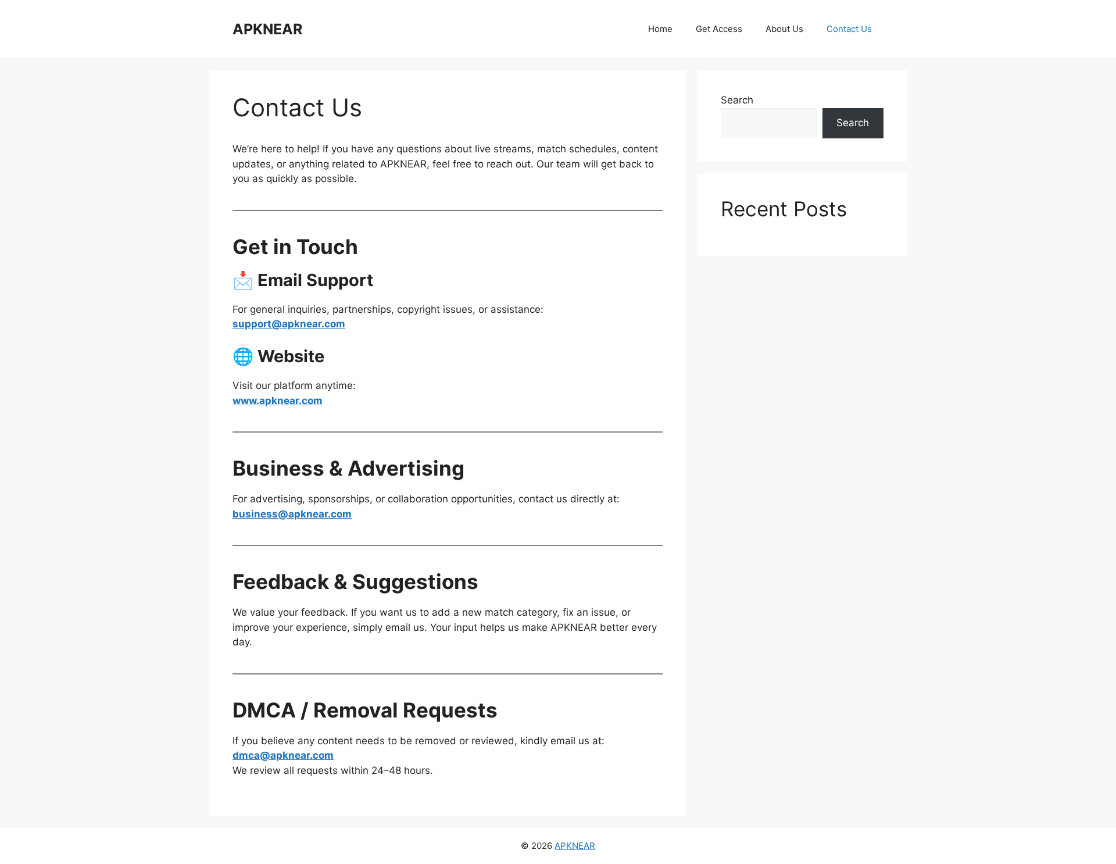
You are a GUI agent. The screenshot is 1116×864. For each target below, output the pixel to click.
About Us (784, 28)
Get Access (719, 28)
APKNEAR (267, 29)
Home (660, 28)
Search (737, 100)
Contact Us (849, 28)
